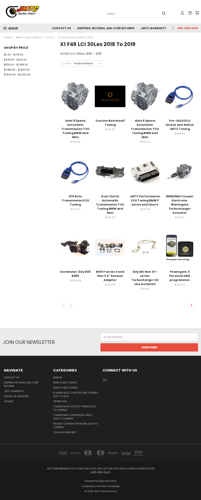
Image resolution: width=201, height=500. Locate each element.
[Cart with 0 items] (197, 13)
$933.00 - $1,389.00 (16, 64)
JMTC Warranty (153, 28)
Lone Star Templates (107, 486)
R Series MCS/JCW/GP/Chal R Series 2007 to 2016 (75, 394)
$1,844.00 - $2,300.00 (17, 74)
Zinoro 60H (60, 401)
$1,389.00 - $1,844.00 (17, 70)
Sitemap (8, 401)
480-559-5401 (187, 28)
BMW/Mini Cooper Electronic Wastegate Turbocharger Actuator (180, 204)
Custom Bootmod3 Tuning (110, 123)
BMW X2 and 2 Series (65, 387)
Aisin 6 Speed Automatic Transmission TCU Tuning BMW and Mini (145, 129)
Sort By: (67, 63)
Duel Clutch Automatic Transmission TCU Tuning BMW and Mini (110, 204)
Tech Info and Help (64, 432)
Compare (74, 96)
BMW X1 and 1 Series (65, 382)
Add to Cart (75, 103)
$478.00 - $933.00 (15, 60)
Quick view (75, 88)
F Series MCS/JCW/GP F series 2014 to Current (74, 408)
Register (23, 396)
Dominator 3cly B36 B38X (75, 274)
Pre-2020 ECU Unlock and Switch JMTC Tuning (180, 125)
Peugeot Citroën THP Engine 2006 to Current (75, 425)
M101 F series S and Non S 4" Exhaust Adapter (110, 276)
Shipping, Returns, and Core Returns (105, 28)
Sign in (8, 396)
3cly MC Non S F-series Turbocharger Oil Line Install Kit (145, 278)
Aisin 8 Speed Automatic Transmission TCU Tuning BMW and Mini (75, 129)
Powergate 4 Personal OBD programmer (179, 276)
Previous (195, 488)
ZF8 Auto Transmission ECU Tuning (75, 200)
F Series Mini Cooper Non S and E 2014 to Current (73, 416)
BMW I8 (57, 377)
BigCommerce (107, 481)
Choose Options (110, 103)
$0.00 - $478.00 (13, 54)
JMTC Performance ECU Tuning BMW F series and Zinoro (145, 200)
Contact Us (61, 28)
